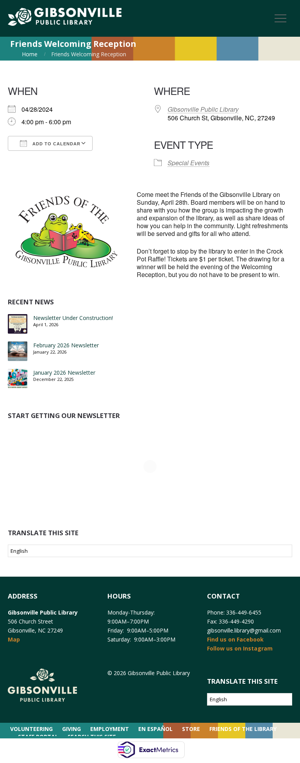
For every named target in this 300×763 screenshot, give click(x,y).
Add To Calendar (55, 143)
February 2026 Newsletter (66, 345)
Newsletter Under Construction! (73, 318)
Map (14, 639)
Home (30, 54)
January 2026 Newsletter (64, 372)
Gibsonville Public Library (203, 109)
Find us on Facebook (235, 639)
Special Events (188, 162)
